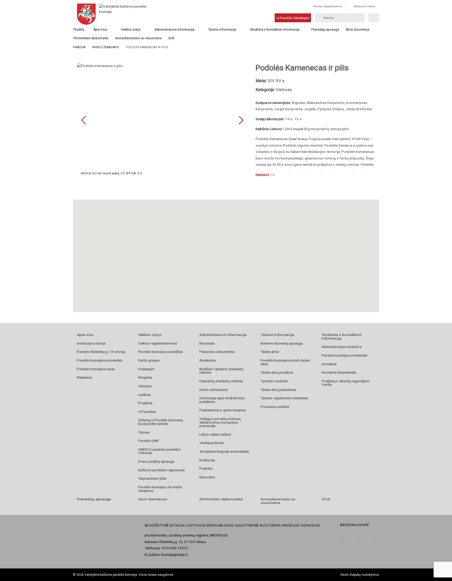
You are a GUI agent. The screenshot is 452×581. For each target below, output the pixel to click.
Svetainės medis (364, 6)
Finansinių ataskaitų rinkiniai (221, 381)
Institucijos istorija (91, 343)
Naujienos (84, 377)
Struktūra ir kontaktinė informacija (275, 29)
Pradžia (79, 29)
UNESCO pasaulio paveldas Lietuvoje (159, 451)
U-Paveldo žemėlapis (292, 18)
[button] (226, 249)
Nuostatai (206, 343)
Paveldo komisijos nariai (96, 369)
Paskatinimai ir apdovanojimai (222, 410)
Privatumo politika (275, 407)
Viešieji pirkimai (211, 443)
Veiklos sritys (131, 29)
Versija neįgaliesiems (327, 6)
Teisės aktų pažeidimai (278, 390)
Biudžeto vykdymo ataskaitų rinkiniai (221, 371)
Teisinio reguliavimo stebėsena (284, 398)
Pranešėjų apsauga (325, 29)
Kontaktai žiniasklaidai (339, 372)
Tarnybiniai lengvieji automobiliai (224, 451)
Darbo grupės (149, 360)
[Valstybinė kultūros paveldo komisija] (123, 14)
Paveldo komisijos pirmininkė (99, 360)
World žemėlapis (105, 47)
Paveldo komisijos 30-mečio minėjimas (160, 489)
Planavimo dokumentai (217, 352)
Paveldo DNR (148, 441)
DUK (171, 38)
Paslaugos (146, 369)
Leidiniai (144, 394)
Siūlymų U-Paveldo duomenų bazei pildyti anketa (160, 422)
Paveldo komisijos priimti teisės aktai (285, 362)
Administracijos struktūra (341, 347)
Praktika (205, 468)
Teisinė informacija (222, 29)
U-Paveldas (147, 412)
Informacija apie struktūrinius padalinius (222, 400)
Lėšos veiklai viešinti (215, 434)
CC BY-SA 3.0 (131, 173)
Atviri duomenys (358, 29)
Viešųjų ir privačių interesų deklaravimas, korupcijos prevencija (220, 422)
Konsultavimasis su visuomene (138, 38)
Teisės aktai (270, 352)
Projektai (145, 403)
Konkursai (207, 460)
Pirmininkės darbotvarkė (91, 38)
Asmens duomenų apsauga (282, 343)
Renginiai (145, 377)
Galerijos (145, 386)
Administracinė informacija (174, 29)
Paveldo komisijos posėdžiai (160, 352)
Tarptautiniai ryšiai (152, 478)
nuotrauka (111, 173)
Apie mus (100, 29)
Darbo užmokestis (213, 390)
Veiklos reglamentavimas (157, 343)
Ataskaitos (207, 360)
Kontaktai (329, 364)
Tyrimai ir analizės (274, 381)
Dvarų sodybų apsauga (156, 461)
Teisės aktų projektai (277, 372)
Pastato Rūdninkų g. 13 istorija (101, 352)
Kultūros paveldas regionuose (161, 470)
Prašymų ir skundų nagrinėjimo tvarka (346, 383)
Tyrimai (143, 432)
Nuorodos (207, 477)
